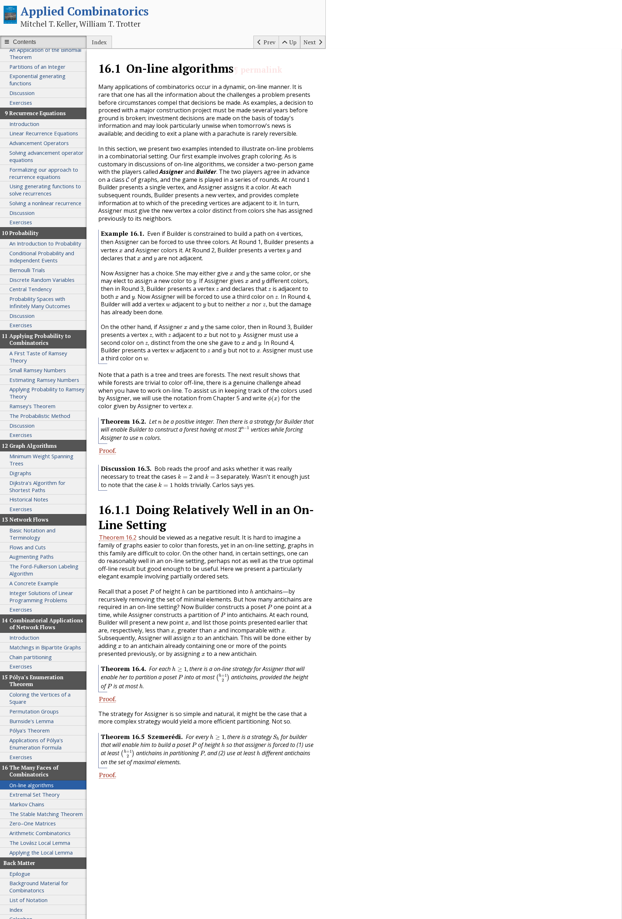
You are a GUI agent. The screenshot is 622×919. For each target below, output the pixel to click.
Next (309, 42)
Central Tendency (30, 289)
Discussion (22, 92)
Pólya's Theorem (29, 730)
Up (293, 42)
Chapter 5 (226, 398)
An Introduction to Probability (45, 243)
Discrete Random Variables (42, 279)
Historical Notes (28, 499)
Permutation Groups (34, 711)
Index (99, 42)
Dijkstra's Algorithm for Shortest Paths (37, 486)
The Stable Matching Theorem (46, 813)
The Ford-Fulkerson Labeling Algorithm (43, 570)
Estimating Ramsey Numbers (44, 379)
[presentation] (127, 180)
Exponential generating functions (37, 79)
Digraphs (20, 473)
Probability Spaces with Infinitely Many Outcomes (39, 302)
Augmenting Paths (31, 556)
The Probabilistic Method (39, 415)
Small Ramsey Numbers (37, 370)
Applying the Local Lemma (41, 852)
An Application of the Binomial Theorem (45, 53)
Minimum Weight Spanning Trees (41, 459)
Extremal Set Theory (34, 794)
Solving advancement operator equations (46, 156)
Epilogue (19, 873)
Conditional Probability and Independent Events (41, 256)
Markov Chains (26, 804)
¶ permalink (258, 69)
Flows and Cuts (27, 547)
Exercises (20, 102)
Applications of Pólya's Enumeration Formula (36, 743)
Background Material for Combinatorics (38, 886)
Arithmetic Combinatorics (40, 833)
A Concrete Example (33, 583)
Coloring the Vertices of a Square (40, 698)
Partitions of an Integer (37, 66)
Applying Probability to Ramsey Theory (46, 393)
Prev (269, 42)
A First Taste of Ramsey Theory (38, 357)
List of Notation (28, 900)
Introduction (24, 123)
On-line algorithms (31, 785)
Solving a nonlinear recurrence (45, 203)
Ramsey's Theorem (32, 406)
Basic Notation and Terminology (32, 534)
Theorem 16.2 (117, 537)
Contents (24, 42)
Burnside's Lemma (31, 721)
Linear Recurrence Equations (43, 133)
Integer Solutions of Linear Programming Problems (41, 596)
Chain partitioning (30, 657)
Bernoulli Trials (27, 270)
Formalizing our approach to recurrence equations (43, 173)
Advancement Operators (39, 143)
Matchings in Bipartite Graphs (45, 647)
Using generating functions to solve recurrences (45, 190)
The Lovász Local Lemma (39, 842)
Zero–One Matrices (32, 823)
